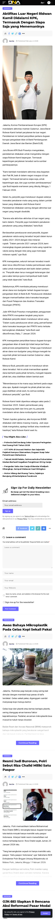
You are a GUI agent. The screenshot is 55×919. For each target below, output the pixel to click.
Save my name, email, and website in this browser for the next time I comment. (27, 595)
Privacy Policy (22, 519)
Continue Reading (28, 743)
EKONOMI (7, 896)
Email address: (10, 501)
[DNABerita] (14, 2)
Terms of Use (17, 914)
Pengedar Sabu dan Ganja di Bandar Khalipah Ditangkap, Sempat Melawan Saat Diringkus (25, 467)
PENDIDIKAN (8, 620)
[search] (38, 2)
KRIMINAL (7, 8)
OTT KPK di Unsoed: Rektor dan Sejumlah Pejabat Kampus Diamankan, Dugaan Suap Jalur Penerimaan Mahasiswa (26, 452)
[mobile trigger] (5, 2)
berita (11, 41)
